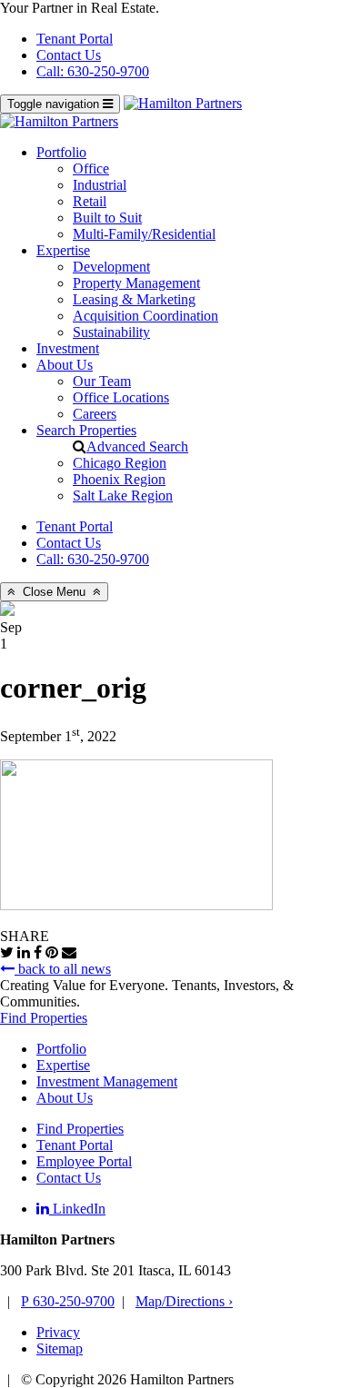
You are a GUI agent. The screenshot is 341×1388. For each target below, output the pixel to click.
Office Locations (121, 397)
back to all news (63, 969)
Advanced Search (137, 446)
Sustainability (111, 332)
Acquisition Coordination (145, 315)
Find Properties (43, 1018)
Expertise (63, 250)
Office (91, 168)
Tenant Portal (74, 38)
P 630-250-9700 (68, 1301)
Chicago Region (119, 463)
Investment (67, 348)
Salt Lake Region (123, 495)
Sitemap (59, 1348)
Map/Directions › (184, 1301)
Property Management (136, 283)
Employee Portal (84, 1161)
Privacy (58, 1332)
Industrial (99, 185)
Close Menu (54, 592)
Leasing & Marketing (134, 299)
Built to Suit (107, 217)
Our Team (102, 381)
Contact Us (68, 55)
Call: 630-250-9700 (92, 71)
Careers (94, 413)
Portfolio (61, 152)
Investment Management (106, 1081)
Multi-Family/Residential (144, 234)
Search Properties (86, 430)
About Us (64, 364)
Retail (89, 201)
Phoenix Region (119, 479)
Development (111, 266)
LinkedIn (77, 1208)
